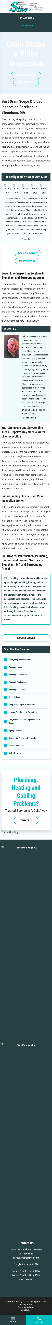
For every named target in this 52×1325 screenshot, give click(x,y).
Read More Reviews (27, 253)
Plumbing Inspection (17, 689)
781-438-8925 (26, 18)
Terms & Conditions (26, 1307)
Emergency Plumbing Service (21, 659)
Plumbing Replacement (18, 682)
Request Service (27, 261)
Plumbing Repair (15, 667)
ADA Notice (26, 1310)
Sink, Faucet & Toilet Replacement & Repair (24, 721)
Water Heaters (15, 753)
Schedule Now (26, 25)
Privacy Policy (26, 1304)
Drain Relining (14, 697)
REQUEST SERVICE (26, 75)
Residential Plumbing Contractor (23, 738)
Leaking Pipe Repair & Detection (23, 712)
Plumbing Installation (18, 674)
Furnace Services (16, 745)
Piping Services (15, 730)
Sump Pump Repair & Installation (22, 704)
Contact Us (26, 820)
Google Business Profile (26, 1264)
